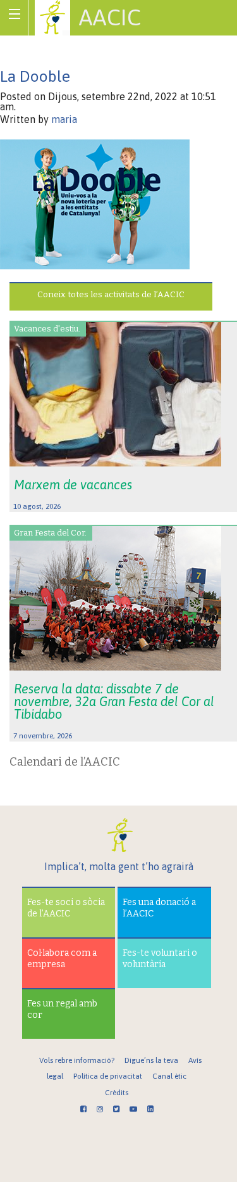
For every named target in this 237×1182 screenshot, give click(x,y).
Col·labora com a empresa (62, 959)
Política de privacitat (107, 1076)
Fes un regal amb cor (62, 1009)
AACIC (110, 17)
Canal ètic (169, 1076)
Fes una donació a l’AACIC (159, 908)
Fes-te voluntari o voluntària (160, 959)
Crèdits (116, 1092)
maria (64, 119)
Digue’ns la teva (151, 1060)
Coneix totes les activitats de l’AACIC (111, 294)
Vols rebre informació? (76, 1060)
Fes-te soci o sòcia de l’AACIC (66, 908)
